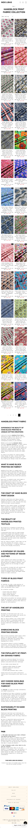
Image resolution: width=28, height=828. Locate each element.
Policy (14, 790)
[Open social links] (25, 823)
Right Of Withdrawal (19, 825)
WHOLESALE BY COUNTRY (14, 799)
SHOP (13, 793)
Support (13, 796)
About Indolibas (14, 787)
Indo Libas (6, 2)
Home (13, 6)
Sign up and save (13, 802)
